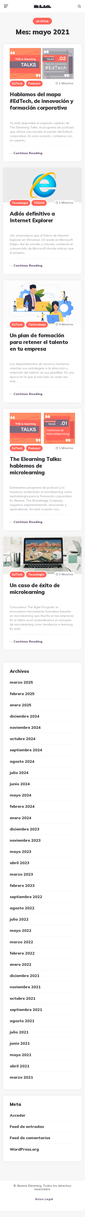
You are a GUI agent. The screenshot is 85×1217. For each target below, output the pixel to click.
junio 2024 (20, 783)
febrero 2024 (22, 806)
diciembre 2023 (24, 829)
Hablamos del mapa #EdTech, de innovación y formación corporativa (41, 101)
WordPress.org (24, 1149)
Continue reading (27, 153)
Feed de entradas (27, 1126)
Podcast (34, 83)
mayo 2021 (20, 1054)
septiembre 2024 (26, 749)
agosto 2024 (22, 761)
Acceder (17, 1115)
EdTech (17, 83)
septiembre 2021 (26, 1009)
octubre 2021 (22, 998)
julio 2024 (19, 772)
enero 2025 (20, 704)
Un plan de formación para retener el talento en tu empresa (39, 342)
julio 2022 (19, 919)
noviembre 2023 (25, 840)
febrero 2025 (22, 693)
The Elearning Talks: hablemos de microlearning (35, 466)
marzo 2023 (21, 874)
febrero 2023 (22, 885)
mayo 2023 (20, 851)
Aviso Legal (44, 1199)
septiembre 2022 (26, 896)
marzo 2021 (21, 1077)
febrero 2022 (22, 953)
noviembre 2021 (25, 986)
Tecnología (20, 203)
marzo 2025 (21, 682)
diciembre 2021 (24, 975)
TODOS (39, 203)
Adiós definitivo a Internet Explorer (32, 217)
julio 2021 (19, 1032)
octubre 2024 (22, 738)
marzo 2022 (21, 941)
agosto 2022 (22, 907)
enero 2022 (20, 964)
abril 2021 (19, 1065)
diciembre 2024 (24, 716)
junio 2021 (20, 1043)
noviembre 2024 (25, 727)
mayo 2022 (20, 930)
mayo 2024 (20, 795)
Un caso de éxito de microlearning (35, 588)
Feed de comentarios (30, 1137)
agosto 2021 (22, 1020)
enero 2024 (20, 817)
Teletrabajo (37, 324)
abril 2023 (19, 862)
